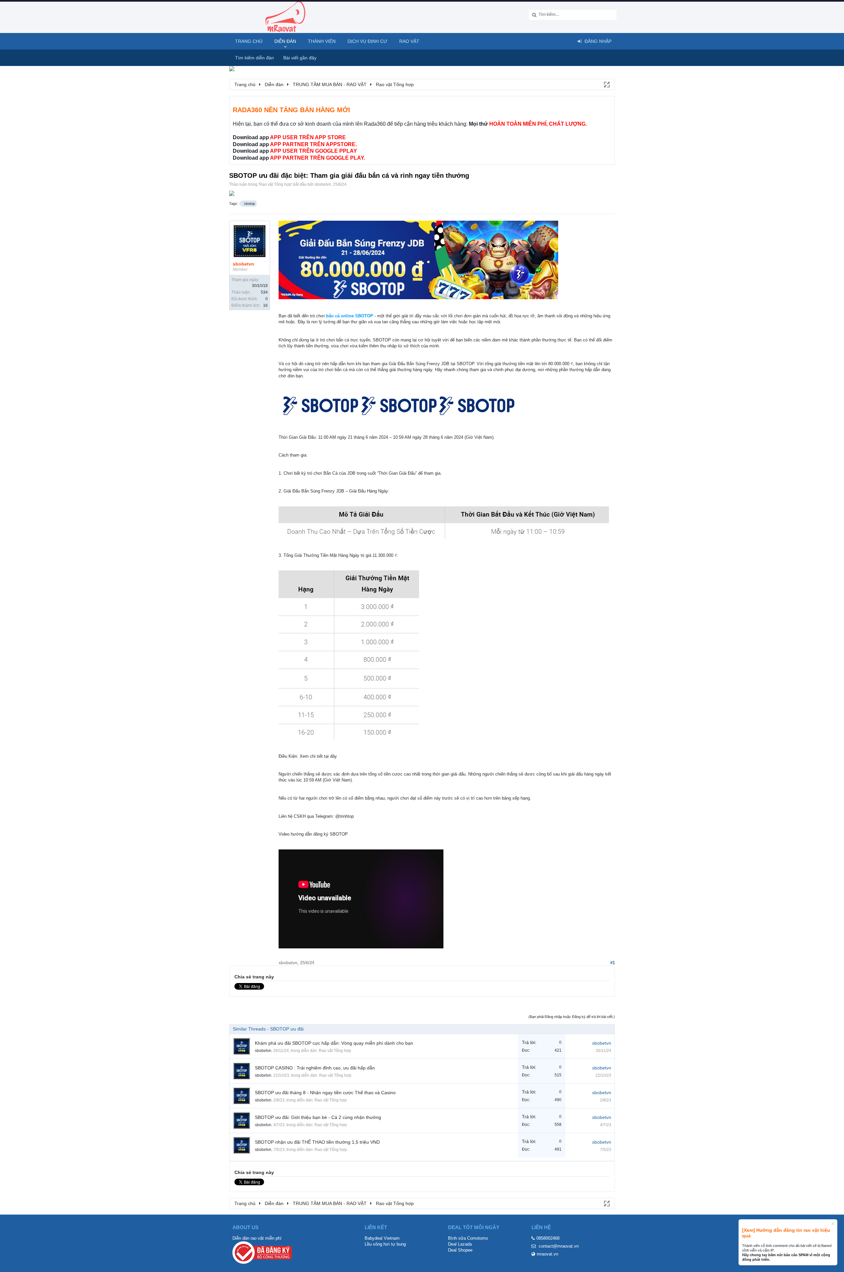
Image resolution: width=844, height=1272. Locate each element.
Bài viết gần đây (299, 57)
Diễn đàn (285, 41)
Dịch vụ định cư (367, 41)
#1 (612, 962)
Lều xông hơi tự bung (385, 1244)
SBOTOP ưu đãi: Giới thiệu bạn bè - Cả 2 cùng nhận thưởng (318, 1117)
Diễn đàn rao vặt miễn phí (257, 1238)
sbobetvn (323, 184)
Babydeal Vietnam (382, 1238)
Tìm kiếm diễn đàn (254, 57)
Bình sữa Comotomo (468, 1238)
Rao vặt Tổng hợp (275, 184)
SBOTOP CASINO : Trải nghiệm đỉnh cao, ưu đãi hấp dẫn (315, 1067)
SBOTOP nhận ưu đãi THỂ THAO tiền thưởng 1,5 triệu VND (317, 1142)
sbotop (249, 204)
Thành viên (322, 41)
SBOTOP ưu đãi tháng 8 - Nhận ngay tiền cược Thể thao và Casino (325, 1092)
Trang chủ (248, 41)
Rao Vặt (409, 41)
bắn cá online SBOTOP (349, 315)
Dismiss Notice (832, 1223)
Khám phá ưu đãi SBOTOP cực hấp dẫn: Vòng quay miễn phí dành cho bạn (334, 1043)
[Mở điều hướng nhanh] (606, 84)
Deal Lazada (460, 1244)
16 (265, 305)
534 (264, 292)
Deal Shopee (460, 1250)
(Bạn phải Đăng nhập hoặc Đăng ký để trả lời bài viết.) (571, 1017)
